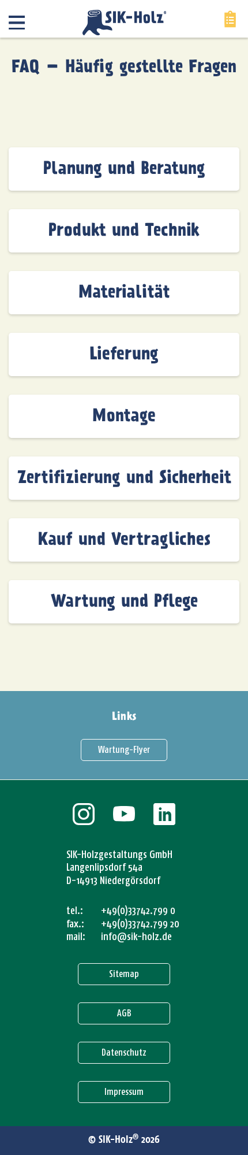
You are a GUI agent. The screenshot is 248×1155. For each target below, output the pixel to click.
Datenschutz (124, 1052)
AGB (124, 1013)
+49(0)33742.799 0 (138, 910)
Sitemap (124, 973)
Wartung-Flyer (124, 749)
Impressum (124, 1091)
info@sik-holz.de (136, 936)
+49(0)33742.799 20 (140, 924)
